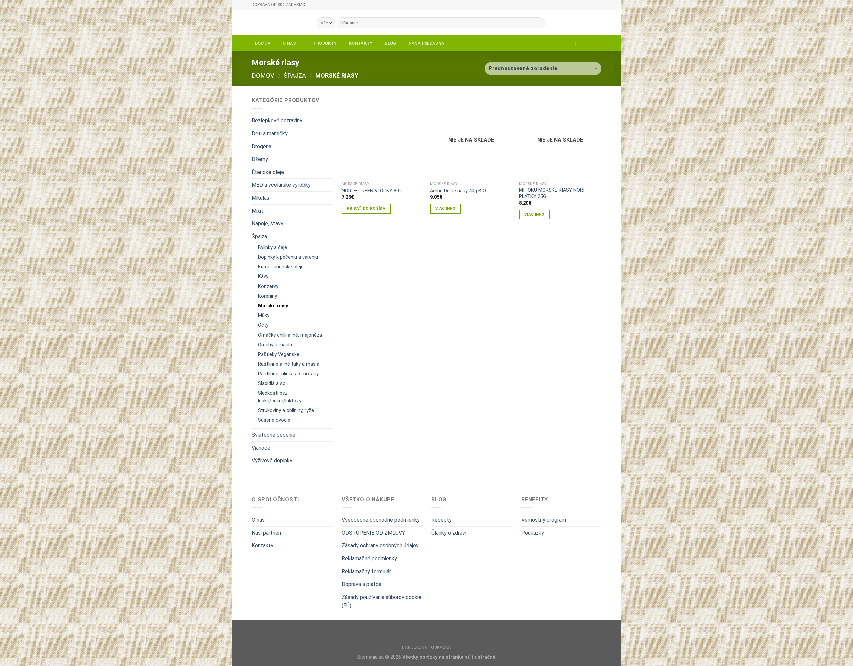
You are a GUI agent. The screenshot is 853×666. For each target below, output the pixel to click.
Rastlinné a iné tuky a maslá (288, 364)
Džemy (260, 159)
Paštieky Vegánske (278, 354)
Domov (262, 43)
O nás (289, 43)
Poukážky (532, 533)
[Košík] (598, 23)
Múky (263, 315)
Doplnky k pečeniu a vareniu (288, 257)
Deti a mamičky (270, 133)
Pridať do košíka (366, 208)
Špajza (295, 75)
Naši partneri (266, 533)
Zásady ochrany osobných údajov (380, 545)
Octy (263, 325)
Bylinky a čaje (272, 247)
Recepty (441, 520)
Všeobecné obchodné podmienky (381, 520)
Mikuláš (260, 198)
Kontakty (360, 43)
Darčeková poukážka (426, 647)
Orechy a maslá (275, 345)
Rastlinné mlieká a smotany (288, 374)
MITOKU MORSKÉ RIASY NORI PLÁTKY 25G (551, 193)
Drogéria (261, 146)
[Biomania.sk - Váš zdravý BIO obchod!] (279, 22)
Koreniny (267, 296)
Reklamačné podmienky (369, 558)
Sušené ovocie (274, 420)
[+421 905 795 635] (597, 43)
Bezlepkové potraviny (277, 120)
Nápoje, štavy (267, 223)
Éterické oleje (268, 172)
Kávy (263, 276)
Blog (390, 43)
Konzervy (268, 286)
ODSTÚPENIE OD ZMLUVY (373, 533)
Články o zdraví (448, 533)
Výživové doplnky (272, 460)
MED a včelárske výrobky (281, 185)
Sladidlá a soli (273, 383)
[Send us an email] (605, 8)
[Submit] (538, 23)
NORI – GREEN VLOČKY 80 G (373, 191)
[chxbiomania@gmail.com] (568, 43)
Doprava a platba (361, 584)
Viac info (445, 208)
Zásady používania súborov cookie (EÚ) (381, 601)
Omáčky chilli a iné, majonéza (290, 335)
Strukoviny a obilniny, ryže (286, 410)
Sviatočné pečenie (273, 435)
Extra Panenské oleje (281, 267)
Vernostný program (543, 520)
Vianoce (261, 448)
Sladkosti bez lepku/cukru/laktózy (279, 397)
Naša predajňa (426, 43)
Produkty (325, 43)
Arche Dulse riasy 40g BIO (458, 191)
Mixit (257, 211)
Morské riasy (273, 306)
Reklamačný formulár (366, 571)
